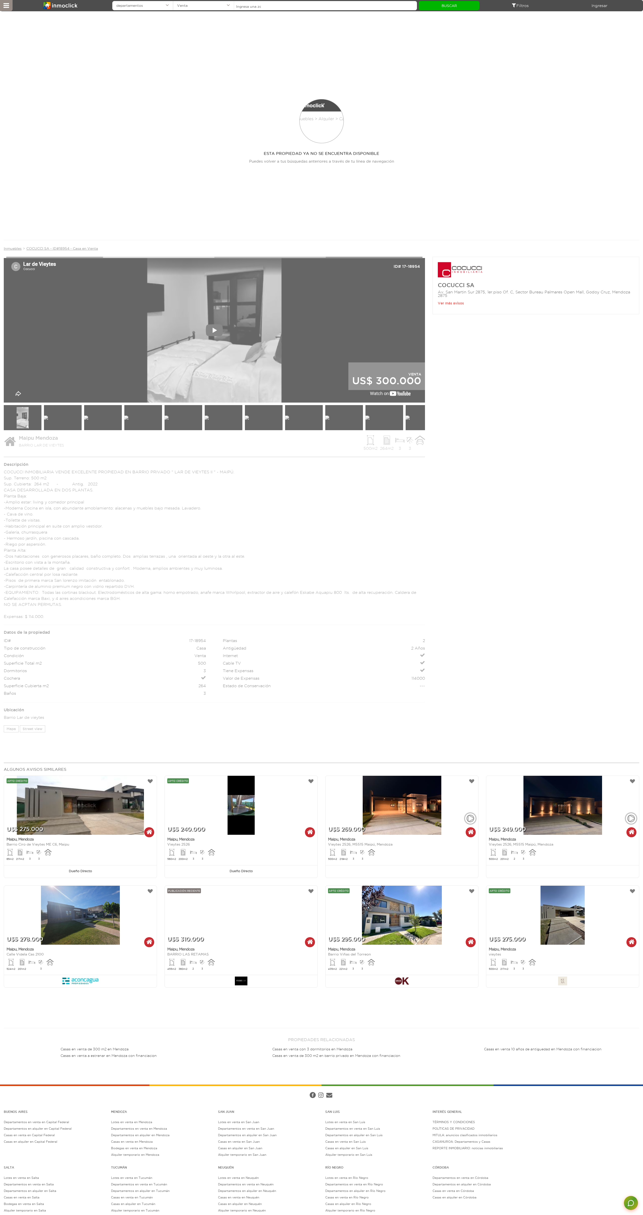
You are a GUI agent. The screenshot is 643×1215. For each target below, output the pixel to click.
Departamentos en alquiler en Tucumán (140, 1190)
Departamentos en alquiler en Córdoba (462, 1184)
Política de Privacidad (88, 1090)
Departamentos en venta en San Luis (352, 1128)
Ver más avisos (451, 303)
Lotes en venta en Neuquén (238, 1177)
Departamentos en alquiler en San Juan (247, 1135)
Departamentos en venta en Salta (29, 1184)
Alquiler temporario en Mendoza (135, 1154)
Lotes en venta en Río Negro (346, 1177)
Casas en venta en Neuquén (238, 1197)
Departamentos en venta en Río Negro (354, 1184)
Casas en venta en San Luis (345, 1141)
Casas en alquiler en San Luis (346, 1148)
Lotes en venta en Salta (21, 1177)
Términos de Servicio (124, 1090)
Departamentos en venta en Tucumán (139, 1184)
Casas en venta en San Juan (239, 1141)
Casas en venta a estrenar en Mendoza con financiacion (109, 1056)
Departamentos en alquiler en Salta (30, 1190)
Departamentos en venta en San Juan (246, 1128)
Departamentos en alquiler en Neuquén (247, 1190)
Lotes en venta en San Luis (345, 1122)
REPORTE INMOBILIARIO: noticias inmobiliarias (468, 1148)
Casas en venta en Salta (21, 1197)
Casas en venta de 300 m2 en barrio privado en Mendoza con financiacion (336, 1056)
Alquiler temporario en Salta (25, 1210)
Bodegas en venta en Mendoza (134, 1148)
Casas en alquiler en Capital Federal (30, 1141)
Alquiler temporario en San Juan (242, 1154)
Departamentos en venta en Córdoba (460, 1177)
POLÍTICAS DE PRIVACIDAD (453, 1128)
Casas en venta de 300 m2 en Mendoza (95, 1049)
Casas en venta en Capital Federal (29, 1135)
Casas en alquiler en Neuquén (240, 1203)
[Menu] (6, 5)
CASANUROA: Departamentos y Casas (461, 1141)
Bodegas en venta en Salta (24, 1203)
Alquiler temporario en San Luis (348, 1154)
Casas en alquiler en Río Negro (348, 1203)
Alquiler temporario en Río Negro (350, 1210)
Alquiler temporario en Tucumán (135, 1210)
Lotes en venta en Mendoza (131, 1122)
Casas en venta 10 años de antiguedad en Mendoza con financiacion (543, 1049)
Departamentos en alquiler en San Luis (354, 1135)
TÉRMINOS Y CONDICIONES (454, 1122)
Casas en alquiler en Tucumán (133, 1203)
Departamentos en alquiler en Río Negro (355, 1190)
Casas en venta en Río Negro (347, 1197)
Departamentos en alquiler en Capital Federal (38, 1128)
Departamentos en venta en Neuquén (246, 1184)
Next (434, 328)
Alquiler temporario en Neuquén (242, 1210)
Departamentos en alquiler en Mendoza (140, 1135)
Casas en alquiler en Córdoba (454, 1197)
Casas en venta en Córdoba (453, 1190)
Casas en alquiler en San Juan (240, 1148)
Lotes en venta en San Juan (238, 1122)
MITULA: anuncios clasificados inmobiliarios (465, 1135)
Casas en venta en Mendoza (132, 1141)
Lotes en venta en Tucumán (131, 1177)
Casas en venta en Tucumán (132, 1197)
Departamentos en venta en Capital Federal (36, 1122)
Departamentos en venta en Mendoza (139, 1128)
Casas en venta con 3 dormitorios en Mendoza (312, 1049)
